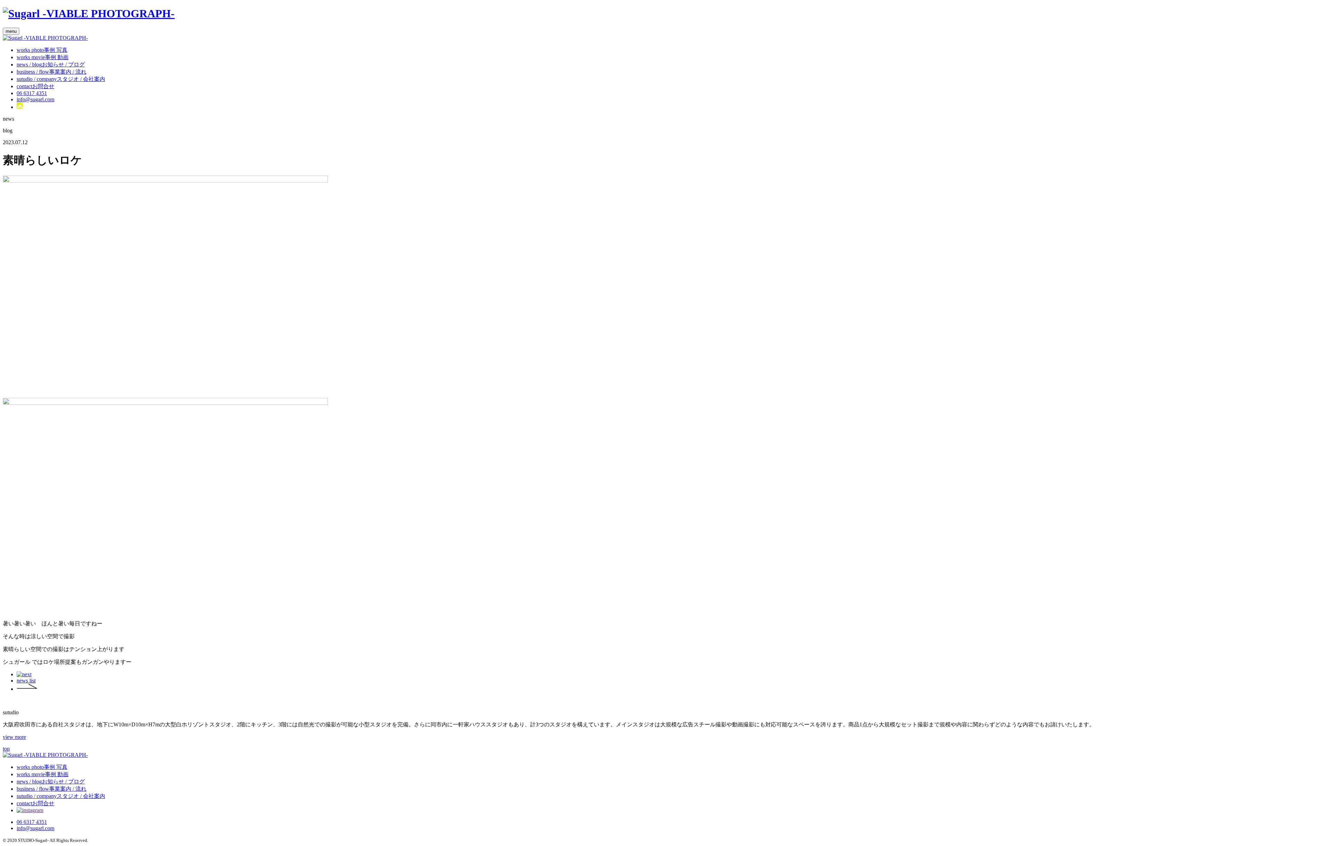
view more (14, 737)
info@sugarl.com (35, 99)
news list (26, 681)
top (6, 749)
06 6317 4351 (32, 93)
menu (11, 31)
